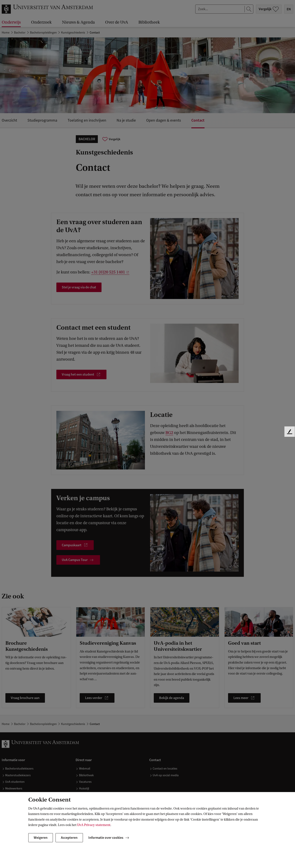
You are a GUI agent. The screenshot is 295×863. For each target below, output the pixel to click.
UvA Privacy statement (93, 825)
